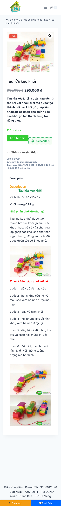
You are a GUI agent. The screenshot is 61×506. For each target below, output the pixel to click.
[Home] (7, 19)
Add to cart (18, 138)
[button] (50, 36)
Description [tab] (16, 178)
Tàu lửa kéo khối (30, 190)
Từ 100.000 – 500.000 (34, 165)
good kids (17, 165)
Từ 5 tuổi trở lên (22, 168)
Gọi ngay (15, 503)
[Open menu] (46, 7)
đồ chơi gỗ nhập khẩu (27, 162)
